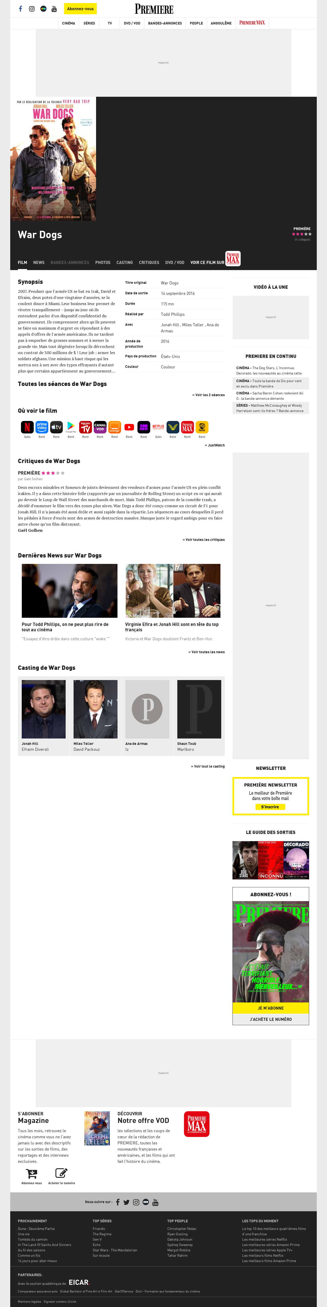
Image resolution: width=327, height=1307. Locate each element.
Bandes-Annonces (165, 23)
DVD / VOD (132, 23)
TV (110, 23)
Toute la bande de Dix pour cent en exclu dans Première (269, 383)
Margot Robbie (178, 1250)
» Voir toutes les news (207, 652)
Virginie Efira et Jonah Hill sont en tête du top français (172, 627)
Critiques (149, 262)
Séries (89, 23)
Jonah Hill (170, 324)
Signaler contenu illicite (60, 1301)
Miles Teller (193, 324)
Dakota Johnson (179, 1239)
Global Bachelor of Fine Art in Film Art (86, 1291)
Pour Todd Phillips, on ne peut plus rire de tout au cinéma (65, 627)
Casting (124, 262)
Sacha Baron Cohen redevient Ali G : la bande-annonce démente (269, 396)
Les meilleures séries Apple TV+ (267, 1250)
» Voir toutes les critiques (204, 539)
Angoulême (221, 23)
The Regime (102, 1234)
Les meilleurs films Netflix (263, 1255)
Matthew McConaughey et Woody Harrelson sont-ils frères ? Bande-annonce (269, 408)
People (196, 23)
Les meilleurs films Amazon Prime (269, 1260)
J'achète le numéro (271, 1019)
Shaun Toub (186, 743)
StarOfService (124, 1291)
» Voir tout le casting (208, 766)
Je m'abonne (271, 1008)
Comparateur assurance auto (37, 1291)
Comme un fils (29, 1255)
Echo (96, 1244)
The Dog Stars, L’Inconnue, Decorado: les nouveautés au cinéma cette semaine (269, 371)
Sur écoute (101, 1255)
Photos (102, 262)
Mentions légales (29, 1301)
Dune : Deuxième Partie (36, 1228)
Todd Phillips (173, 314)
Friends (99, 1228)
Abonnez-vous (80, 8)
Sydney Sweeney (180, 1244)
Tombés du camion (33, 1239)
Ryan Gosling (177, 1234)
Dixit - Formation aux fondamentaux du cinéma (168, 1291)
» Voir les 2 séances (208, 395)
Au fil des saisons (31, 1250)
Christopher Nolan (181, 1228)
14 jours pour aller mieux (37, 1260)
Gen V (97, 1239)
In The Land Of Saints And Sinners (44, 1244)
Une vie (23, 1234)
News (38, 262)
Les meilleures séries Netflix (264, 1239)
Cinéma (68, 23)
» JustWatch (215, 445)
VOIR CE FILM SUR (208, 262)
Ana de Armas (136, 743)
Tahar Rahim (177, 1255)
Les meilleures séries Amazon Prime (271, 1244)
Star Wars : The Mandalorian (115, 1250)
